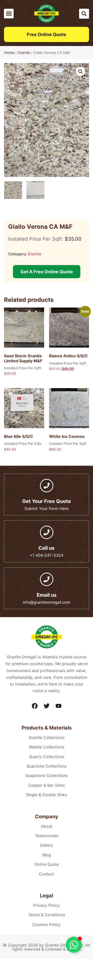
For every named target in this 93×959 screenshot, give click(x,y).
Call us (46, 548)
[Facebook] (35, 706)
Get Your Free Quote (46, 501)
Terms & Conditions (46, 914)
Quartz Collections (46, 756)
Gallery (46, 845)
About (46, 826)
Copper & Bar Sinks (46, 785)
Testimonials (46, 835)
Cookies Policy (46, 924)
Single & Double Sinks (46, 794)
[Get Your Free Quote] (46, 485)
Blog (46, 854)
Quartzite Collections (46, 766)
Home (9, 52)
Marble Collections (46, 746)
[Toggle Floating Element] (74, 945)
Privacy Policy (46, 905)
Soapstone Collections (46, 775)
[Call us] (46, 532)
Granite (24, 52)
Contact (46, 873)
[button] (9, 13)
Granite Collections (46, 737)
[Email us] (46, 579)
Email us (47, 595)
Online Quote (46, 864)
